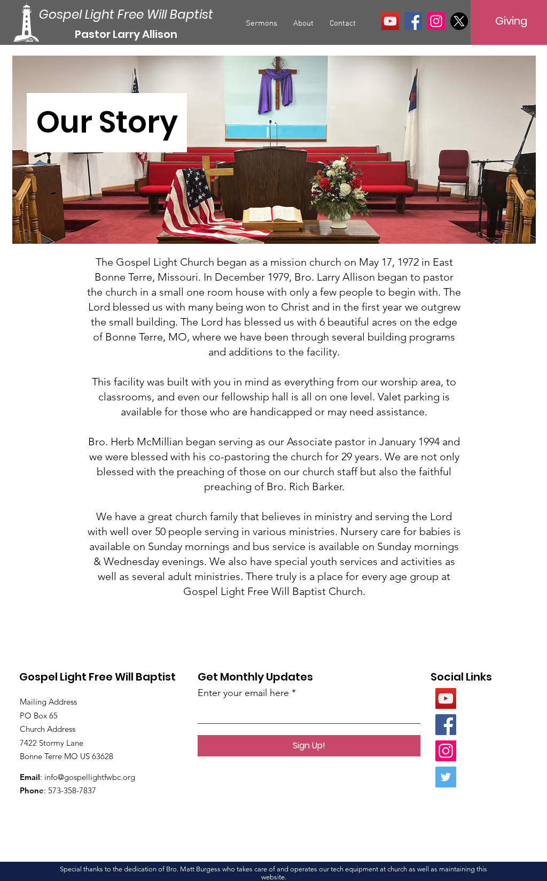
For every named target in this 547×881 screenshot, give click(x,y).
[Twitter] (445, 777)
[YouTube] (390, 21)
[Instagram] (436, 21)
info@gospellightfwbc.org (89, 777)
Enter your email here (243, 693)
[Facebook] (413, 21)
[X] (459, 21)
